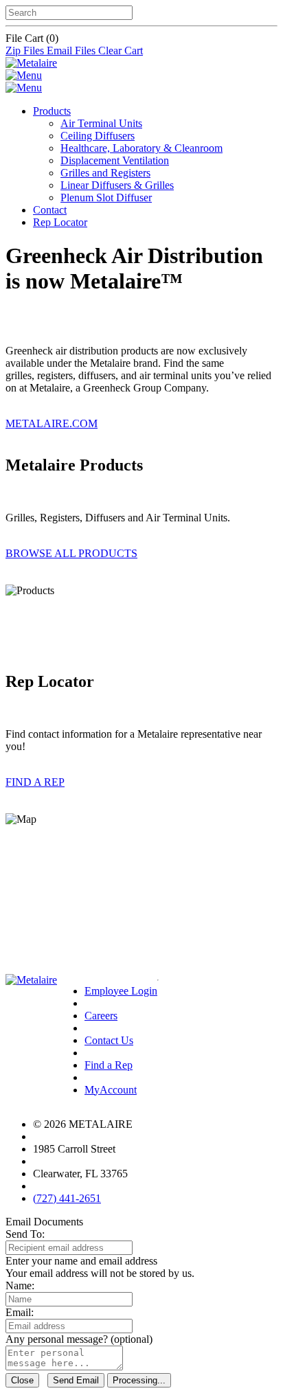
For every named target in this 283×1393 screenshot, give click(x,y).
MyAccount (110, 1090)
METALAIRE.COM (51, 423)
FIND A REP (35, 782)
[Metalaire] (31, 63)
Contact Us (108, 1040)
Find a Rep (108, 1065)
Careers (100, 1015)
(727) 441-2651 (67, 1198)
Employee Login (120, 991)
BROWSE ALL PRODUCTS (71, 553)
